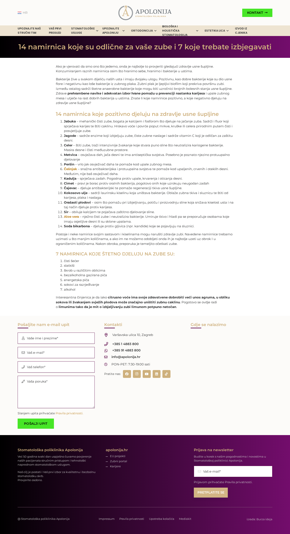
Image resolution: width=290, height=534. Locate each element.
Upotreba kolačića (161, 518)
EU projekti (117, 456)
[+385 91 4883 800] (108, 350)
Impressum (107, 518)
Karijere (115, 466)
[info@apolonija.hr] (108, 357)
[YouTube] (147, 374)
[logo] (145, 12)
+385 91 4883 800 (126, 350)
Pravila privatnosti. (69, 413)
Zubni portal (118, 461)
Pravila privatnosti (131, 518)
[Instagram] (137, 374)
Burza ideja (264, 519)
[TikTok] (166, 374)
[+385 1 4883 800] (108, 344)
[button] (97, 31)
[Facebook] (127, 374)
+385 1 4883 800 (125, 344)
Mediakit (185, 518)
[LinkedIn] (157, 374)
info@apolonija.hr (125, 357)
